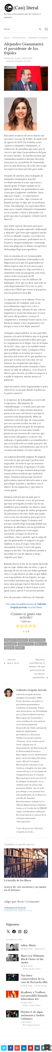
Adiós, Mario (28, 945)
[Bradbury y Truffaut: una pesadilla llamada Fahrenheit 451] (12, 992)
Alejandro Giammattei (16, 640)
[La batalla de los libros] (26, 850)
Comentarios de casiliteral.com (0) (18, 911)
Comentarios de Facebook (15, 908)
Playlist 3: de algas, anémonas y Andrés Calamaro (33, 1015)
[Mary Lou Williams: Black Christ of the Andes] (12, 956)
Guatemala (10, 644)
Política (20, 648)
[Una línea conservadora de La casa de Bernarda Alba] (12, 975)
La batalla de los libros (17, 880)
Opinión (9, 648)
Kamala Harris (26, 644)
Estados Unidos (37, 640)
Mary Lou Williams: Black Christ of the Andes (32, 959)
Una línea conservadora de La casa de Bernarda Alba (34, 979)
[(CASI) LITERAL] (26, 7)
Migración (40, 644)
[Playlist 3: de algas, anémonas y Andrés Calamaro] (12, 1012)
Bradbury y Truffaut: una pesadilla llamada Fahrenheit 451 (34, 995)
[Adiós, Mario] (12, 945)
